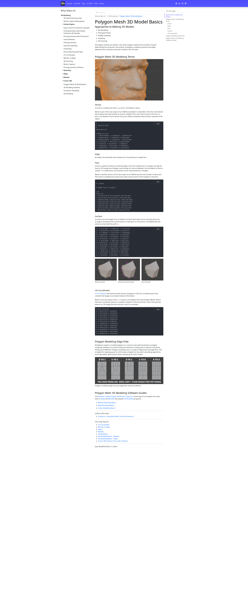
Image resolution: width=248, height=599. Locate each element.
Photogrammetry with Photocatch (76, 36)
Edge (169, 26)
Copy (157, 123)
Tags (83, 3)
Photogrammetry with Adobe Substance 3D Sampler (74, 32)
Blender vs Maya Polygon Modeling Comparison (115, 396)
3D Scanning (68, 61)
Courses (69, 3)
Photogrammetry (70, 42)
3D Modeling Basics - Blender (108, 436)
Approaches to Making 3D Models (174, 16)
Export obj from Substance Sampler (77, 28)
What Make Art (68, 10)
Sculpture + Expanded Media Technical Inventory (116, 416)
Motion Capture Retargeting (74, 21)
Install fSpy (68, 49)
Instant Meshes (69, 39)
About (101, 3)
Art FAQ (89, 3)
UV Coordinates (69, 55)
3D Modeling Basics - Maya (108, 439)
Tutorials (77, 3)
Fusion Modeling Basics (106, 408)
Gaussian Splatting (70, 46)
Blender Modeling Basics (107, 403)
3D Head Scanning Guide (73, 18)
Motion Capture (69, 64)
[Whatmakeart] (63, 3)
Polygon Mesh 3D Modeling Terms (175, 20)
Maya (66, 74)
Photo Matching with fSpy (73, 52)
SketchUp (67, 70)
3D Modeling (68, 94)
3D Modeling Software (72, 87)
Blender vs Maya (70, 58)
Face (168, 28)
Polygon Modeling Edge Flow (175, 36)
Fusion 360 (68, 81)
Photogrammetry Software (73, 67)
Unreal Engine (69, 24)
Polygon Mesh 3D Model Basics (75, 84)
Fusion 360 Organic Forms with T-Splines (113, 441)
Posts (96, 3)
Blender (67, 77)
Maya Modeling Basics (106, 405)
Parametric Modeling (71, 91)
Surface (169, 31)
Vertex (169, 24)
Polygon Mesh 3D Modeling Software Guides (175, 39)
